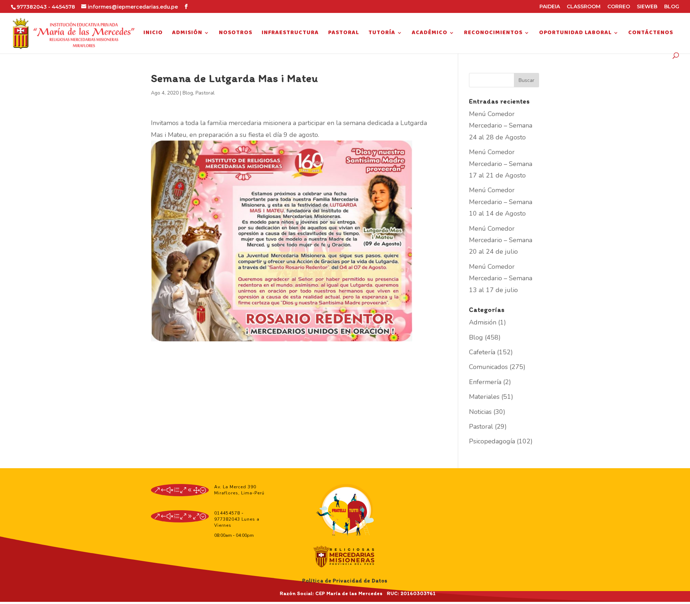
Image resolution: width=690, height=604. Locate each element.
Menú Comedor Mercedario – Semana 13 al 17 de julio (500, 278)
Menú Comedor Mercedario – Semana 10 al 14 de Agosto (500, 202)
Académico (429, 33)
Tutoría (381, 33)
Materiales (484, 396)
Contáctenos (650, 33)
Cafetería (482, 352)
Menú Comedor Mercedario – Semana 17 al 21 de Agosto (500, 164)
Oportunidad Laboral (575, 33)
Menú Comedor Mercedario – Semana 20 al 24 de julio (500, 240)
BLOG (671, 7)
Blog (188, 92)
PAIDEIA (549, 7)
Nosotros (235, 33)
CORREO (618, 7)
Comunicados (488, 367)
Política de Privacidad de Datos (344, 580)
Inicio (153, 33)
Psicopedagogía (492, 441)
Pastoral (343, 33)
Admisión (187, 33)
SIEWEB (647, 7)
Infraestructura (290, 33)
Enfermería (485, 382)
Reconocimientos (493, 33)
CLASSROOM (584, 7)
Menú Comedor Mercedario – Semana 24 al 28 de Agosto (500, 126)
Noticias (480, 411)
